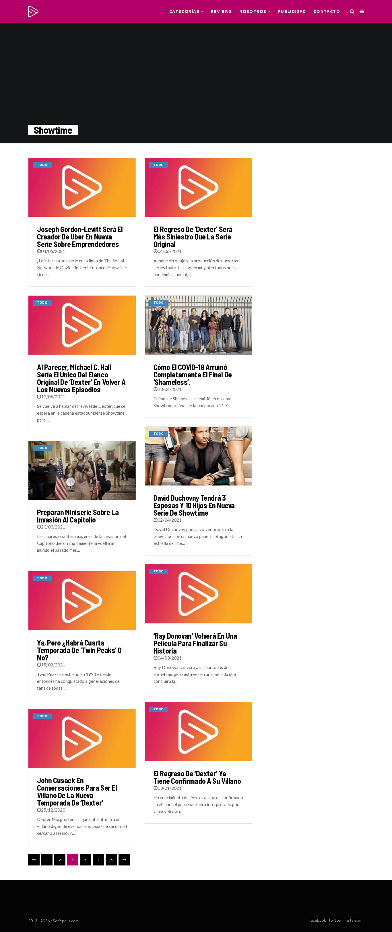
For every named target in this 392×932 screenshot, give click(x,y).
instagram (353, 920)
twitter (335, 920)
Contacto (327, 11)
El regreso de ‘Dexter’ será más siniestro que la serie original (193, 236)
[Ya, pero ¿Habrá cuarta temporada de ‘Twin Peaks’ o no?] (82, 600)
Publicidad (292, 11)
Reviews (221, 11)
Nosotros (252, 11)
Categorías (184, 11)
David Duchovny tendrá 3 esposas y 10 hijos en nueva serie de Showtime (194, 505)
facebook (317, 920)
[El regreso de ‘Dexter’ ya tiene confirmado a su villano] (198, 731)
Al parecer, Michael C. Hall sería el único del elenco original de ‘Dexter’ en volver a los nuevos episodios (81, 378)
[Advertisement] (316, 193)
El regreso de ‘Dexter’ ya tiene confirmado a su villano (197, 777)
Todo (42, 165)
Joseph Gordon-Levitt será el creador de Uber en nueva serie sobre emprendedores (80, 236)
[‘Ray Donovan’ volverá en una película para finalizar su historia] (198, 593)
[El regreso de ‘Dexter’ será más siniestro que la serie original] (198, 187)
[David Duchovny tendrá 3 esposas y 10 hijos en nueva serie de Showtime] (198, 456)
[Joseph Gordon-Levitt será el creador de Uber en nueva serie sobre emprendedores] (82, 187)
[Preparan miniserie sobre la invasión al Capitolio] (82, 470)
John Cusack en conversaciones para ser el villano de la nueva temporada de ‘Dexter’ (77, 791)
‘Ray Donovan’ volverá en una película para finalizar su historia (195, 643)
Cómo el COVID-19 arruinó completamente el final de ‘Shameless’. (193, 374)
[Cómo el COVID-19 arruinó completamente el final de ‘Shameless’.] (198, 325)
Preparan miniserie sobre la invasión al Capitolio (78, 516)
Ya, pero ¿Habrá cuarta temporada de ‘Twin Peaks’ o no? (79, 650)
